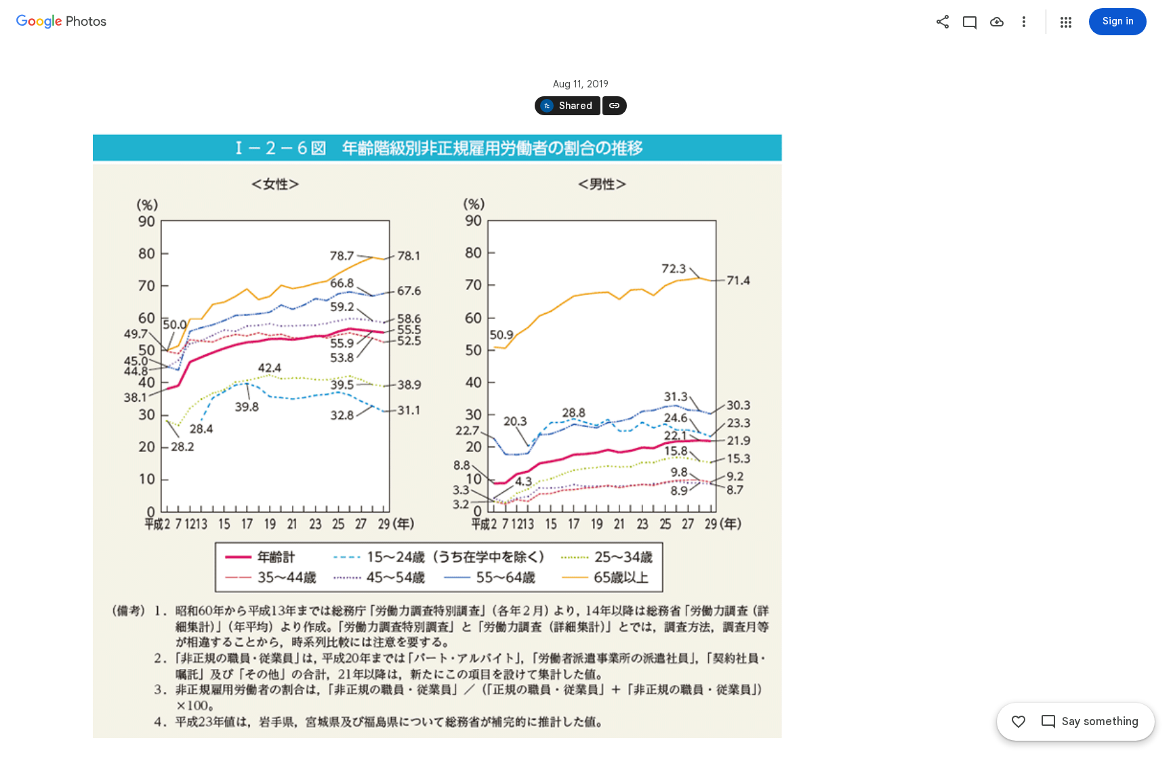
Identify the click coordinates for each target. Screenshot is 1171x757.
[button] (1066, 22)
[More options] (1024, 21)
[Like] (1018, 721)
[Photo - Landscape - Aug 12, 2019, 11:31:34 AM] (438, 435)
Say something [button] (1100, 722)
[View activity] (969, 21)
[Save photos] (996, 21)
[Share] (942, 21)
